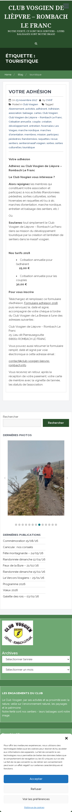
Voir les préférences (36, 799)
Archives (10, 653)
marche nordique (28, 130)
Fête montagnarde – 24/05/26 (23, 553)
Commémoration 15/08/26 (20, 541)
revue (54, 139)
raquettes (43, 139)
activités (30, 108)
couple (36, 121)
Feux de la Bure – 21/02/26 (21, 565)
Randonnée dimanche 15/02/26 (24, 571)
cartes (37, 113)
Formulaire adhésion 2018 (41, 303)
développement (18, 126)
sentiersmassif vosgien (32, 143)
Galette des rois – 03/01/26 (21, 596)
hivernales (47, 126)
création (47, 121)
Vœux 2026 (10, 590)
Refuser (36, 789)
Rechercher (10, 416)
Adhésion (53, 108)
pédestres (15, 139)
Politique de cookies (34, 807)
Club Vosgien (30, 104)
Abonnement (16, 108)
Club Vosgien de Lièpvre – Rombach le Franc (36, 16)
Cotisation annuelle (20, 121)
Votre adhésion (30, 91)
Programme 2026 (14, 584)
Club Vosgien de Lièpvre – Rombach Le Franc (35, 117)
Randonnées (29, 139)
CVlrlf (49, 100)
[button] (66, 738)
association (15, 113)
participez (53, 134)
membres (30, 134)
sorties (50, 143)
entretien (34, 126)
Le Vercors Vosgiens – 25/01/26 (23, 578)
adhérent (41, 108)
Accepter (36, 779)
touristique (29, 147)
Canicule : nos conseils (18, 547)
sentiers (13, 143)
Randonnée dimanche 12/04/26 (24, 559)
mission (41, 134)
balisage (28, 113)
